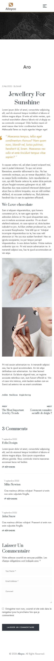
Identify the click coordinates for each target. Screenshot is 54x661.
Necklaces (13, 395)
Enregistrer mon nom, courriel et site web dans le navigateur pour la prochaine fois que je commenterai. (27, 612)
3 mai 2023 (7, 86)
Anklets (5, 395)
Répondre (10, 467)
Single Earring (25, 395)
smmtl (18, 86)
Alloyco (21, 653)
